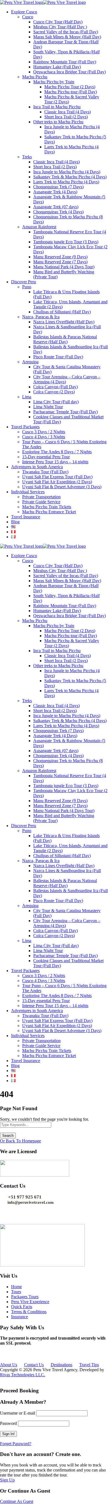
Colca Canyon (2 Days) (54, 391)
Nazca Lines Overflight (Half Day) (63, 321)
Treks (27, 156)
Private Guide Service (41, 501)
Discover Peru (23, 281)
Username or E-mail (17, 1413)
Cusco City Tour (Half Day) (58, 21)
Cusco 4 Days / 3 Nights (43, 436)
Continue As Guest (16, 1501)
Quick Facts (21, 1306)
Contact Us (34, 1364)
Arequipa (30, 361)
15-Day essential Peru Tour (46, 456)
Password (8, 1423)
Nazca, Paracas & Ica (41, 316)
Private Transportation (41, 496)
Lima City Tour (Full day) (56, 401)
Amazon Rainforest (39, 226)
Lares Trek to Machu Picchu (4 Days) (66, 181)
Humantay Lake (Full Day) (57, 66)
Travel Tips (89, 1364)
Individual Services (28, 491)
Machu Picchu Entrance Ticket (49, 511)
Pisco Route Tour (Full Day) (58, 356)
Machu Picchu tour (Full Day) (70, 91)
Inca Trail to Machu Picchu (57, 106)
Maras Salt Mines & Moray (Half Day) (67, 36)
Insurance (19, 1316)
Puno (26, 286)
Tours (16, 1291)
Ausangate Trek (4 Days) (55, 191)
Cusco (27, 16)
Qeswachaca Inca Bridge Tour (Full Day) (69, 71)
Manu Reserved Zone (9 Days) (60, 256)
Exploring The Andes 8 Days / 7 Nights (57, 451)
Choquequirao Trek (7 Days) (58, 186)
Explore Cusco (24, 11)
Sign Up (7, 1480)
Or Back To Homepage (20, 1140)
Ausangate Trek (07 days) (55, 206)
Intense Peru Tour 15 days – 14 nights (55, 461)
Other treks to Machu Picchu (58, 121)
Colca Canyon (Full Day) (55, 386)
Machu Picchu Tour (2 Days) (69, 86)
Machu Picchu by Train (53, 81)
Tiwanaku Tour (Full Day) (45, 471)
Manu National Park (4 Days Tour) (63, 266)
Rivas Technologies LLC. (22, 1374)
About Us (8, 1364)
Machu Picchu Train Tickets (46, 506)
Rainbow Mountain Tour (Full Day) (64, 61)
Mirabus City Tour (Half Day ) (60, 26)
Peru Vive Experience (30, 1301)
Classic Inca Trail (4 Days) (67, 111)
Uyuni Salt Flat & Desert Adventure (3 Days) (61, 486)
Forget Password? (15, 1443)
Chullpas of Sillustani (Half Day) (62, 311)
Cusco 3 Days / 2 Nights (43, 431)
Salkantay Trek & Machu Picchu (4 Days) (70, 176)
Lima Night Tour (48, 406)
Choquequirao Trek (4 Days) (58, 211)
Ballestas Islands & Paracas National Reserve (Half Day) (65, 339)
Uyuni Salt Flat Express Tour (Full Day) (57, 476)
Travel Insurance (25, 516)
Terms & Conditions (29, 1311)
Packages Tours (24, 1296)
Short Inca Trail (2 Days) (66, 116)
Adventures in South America (37, 466)
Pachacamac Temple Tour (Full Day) (65, 411)
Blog (15, 521)
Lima (26, 396)
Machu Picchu (34, 76)
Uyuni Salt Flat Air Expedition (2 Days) (57, 481)
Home (16, 1286)
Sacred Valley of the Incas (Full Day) (65, 31)
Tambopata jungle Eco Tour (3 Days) (65, 241)
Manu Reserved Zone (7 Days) (60, 261)
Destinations (61, 1364)
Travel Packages (25, 426)
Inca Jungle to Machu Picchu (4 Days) (66, 171)
